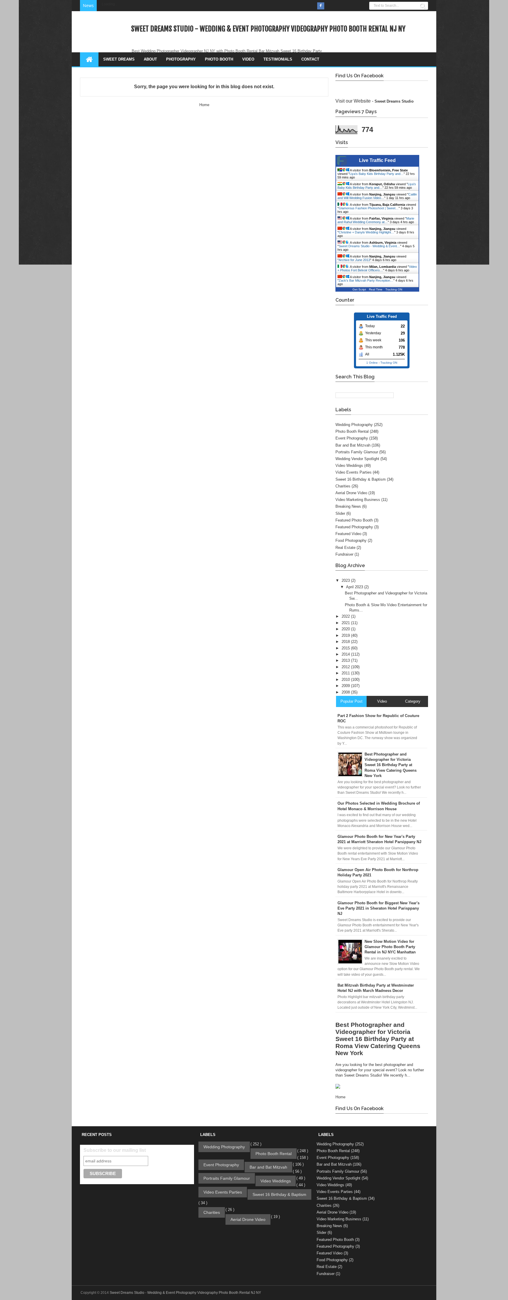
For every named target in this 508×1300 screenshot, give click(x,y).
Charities (342, 486)
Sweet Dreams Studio (394, 101)
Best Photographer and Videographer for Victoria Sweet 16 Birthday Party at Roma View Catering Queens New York (377, 1038)
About (150, 59)
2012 (346, 667)
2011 (346, 673)
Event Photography (351, 438)
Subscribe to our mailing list (114, 1150)
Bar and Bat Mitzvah (352, 445)
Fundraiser (344, 554)
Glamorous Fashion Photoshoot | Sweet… (369, 208)
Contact (310, 59)
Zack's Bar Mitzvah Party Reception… (366, 280)
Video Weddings (349, 465)
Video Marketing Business (357, 499)
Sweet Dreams (119, 59)
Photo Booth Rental (352, 431)
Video (248, 59)
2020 (346, 629)
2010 (346, 679)
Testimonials (277, 59)
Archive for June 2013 (354, 260)
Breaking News (348, 506)
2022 (346, 616)
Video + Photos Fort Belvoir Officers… (377, 268)
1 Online (372, 362)
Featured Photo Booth (354, 520)
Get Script (359, 289)
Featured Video (348, 534)
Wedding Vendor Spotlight (357, 459)
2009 (346, 686)
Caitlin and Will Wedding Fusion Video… (377, 196)
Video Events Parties (353, 472)
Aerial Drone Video (351, 493)
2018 (346, 641)
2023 (346, 580)
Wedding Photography (354, 424)
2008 (346, 692)
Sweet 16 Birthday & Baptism (360, 479)
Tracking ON (393, 289)
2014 (346, 654)
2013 (346, 660)
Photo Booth (219, 59)
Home (204, 105)
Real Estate (345, 547)
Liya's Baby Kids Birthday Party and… (377, 174)
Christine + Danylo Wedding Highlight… (366, 232)
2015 (346, 648)
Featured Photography (354, 527)
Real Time (375, 289)
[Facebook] (320, 5)
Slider (340, 513)
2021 (346, 623)
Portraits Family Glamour (356, 452)
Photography (181, 59)
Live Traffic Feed (377, 160)
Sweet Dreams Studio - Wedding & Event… (369, 246)
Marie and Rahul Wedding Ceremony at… (375, 220)
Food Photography (351, 540)
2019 (346, 635)
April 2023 (355, 587)
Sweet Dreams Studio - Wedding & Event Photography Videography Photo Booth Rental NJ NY (268, 28)
